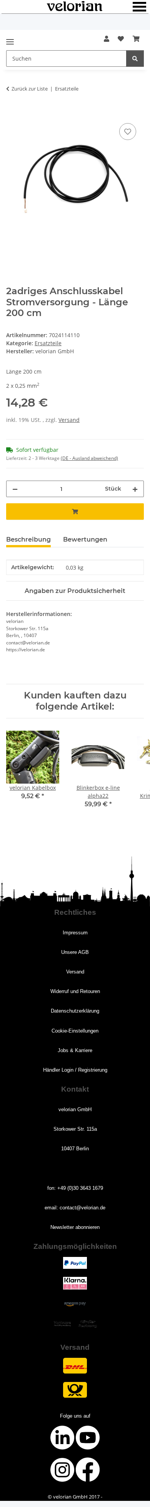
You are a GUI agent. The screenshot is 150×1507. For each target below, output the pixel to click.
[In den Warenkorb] (12, 113)
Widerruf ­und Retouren (75, 991)
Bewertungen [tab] (85, 539)
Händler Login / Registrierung (75, 1070)
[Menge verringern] (15, 489)
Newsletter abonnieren (75, 1227)
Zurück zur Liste (30, 88)
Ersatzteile (48, 343)
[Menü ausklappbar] (10, 38)
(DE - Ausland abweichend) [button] (89, 458)
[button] (106, 38)
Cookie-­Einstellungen (75, 1031)
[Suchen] (135, 58)
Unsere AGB (75, 952)
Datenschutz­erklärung (75, 1011)
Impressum (75, 932)
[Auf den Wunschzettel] (127, 131)
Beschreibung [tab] (28, 539)
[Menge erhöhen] (135, 489)
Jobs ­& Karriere (75, 1050)
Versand (69, 419)
